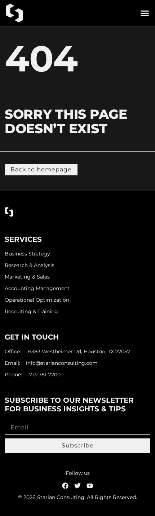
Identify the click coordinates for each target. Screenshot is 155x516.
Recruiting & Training (31, 312)
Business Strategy (27, 254)
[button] (145, 13)
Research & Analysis (29, 265)
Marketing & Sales (27, 277)
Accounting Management (37, 288)
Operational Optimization (37, 300)
